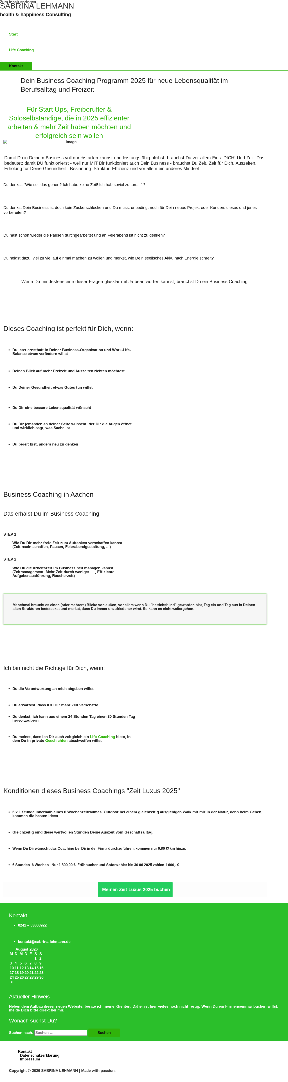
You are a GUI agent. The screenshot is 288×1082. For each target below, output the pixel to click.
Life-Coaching (102, 737)
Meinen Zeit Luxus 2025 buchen (136, 889)
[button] (16, 66)
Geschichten (56, 740)
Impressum (30, 1059)
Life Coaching (21, 50)
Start (13, 34)
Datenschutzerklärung (39, 1055)
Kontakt (25, 1051)
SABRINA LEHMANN (37, 5)
